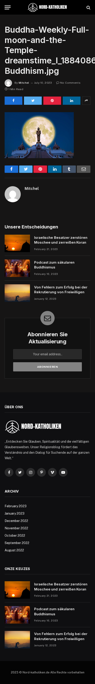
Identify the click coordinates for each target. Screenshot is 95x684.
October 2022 (15, 535)
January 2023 (14, 513)
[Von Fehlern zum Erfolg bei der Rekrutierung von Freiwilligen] (17, 293)
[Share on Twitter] (33, 101)
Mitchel (24, 82)
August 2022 (14, 550)
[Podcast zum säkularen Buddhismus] (17, 268)
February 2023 (16, 506)
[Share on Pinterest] (52, 101)
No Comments (70, 82)
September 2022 (17, 543)
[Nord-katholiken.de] (47, 7)
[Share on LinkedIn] (71, 101)
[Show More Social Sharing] (86, 101)
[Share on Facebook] (13, 101)
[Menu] (8, 7)
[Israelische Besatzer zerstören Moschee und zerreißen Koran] (17, 243)
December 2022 (16, 521)
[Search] (88, 7)
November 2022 (16, 528)
